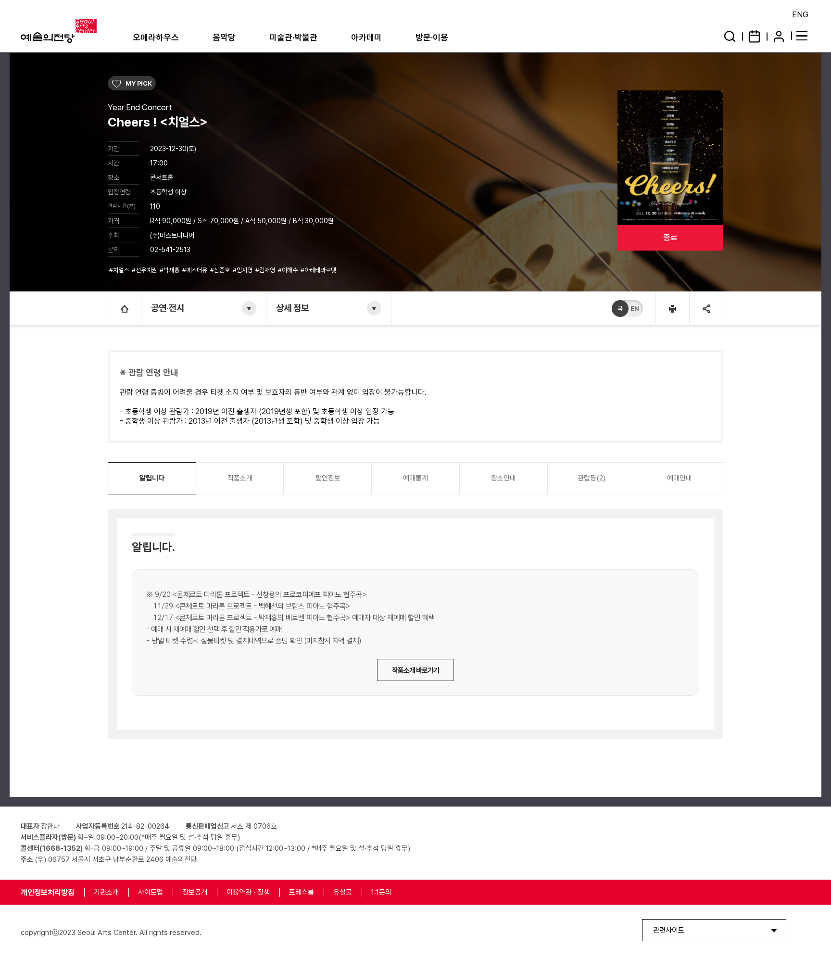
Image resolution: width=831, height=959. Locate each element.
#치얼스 (119, 270)
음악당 (224, 37)
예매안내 (679, 478)
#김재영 (266, 270)
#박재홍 (170, 270)
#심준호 (220, 270)
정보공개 (194, 892)
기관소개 (106, 892)
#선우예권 (145, 270)
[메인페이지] (124, 308)
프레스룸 (301, 892)
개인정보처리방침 (48, 892)
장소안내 (503, 478)
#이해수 (288, 270)
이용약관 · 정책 (248, 892)
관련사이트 (668, 930)
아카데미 (366, 37)
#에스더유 (195, 270)
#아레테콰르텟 (319, 270)
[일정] (754, 36)
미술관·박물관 (293, 37)
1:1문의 (381, 892)
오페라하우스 (156, 37)
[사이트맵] (803, 35)
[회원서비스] (779, 36)
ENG (800, 14)
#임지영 (243, 270)
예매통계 (415, 478)
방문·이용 (432, 37)
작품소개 (239, 478)
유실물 (342, 892)
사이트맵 (150, 892)
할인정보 (327, 478)
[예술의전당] (71, 31)
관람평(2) (591, 478)
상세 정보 (292, 308)
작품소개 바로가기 (415, 670)
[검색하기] (730, 36)
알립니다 (151, 478)
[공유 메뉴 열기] (706, 308)
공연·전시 (167, 308)
